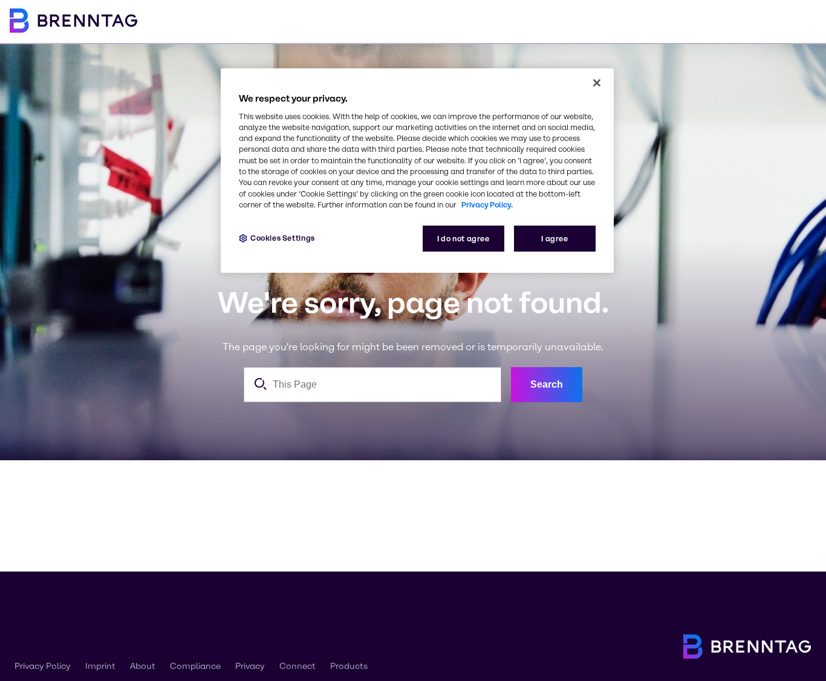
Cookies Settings (282, 238)
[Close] (597, 83)
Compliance (195, 666)
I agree (554, 238)
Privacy (250, 666)
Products (349, 666)
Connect (297, 666)
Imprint (100, 666)
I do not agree (463, 238)
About (142, 666)
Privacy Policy (43, 666)
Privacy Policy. (487, 204)
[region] (417, 170)
